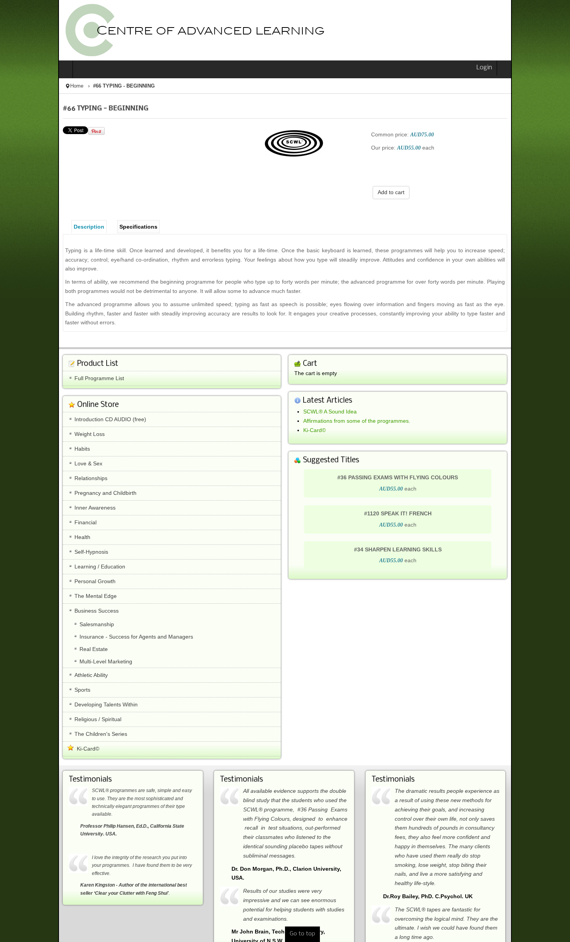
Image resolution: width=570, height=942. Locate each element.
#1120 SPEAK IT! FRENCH (426, 498)
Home (18, 86)
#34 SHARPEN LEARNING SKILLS (426, 533)
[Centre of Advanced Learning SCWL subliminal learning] (134, 30)
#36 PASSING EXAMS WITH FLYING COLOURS (426, 462)
